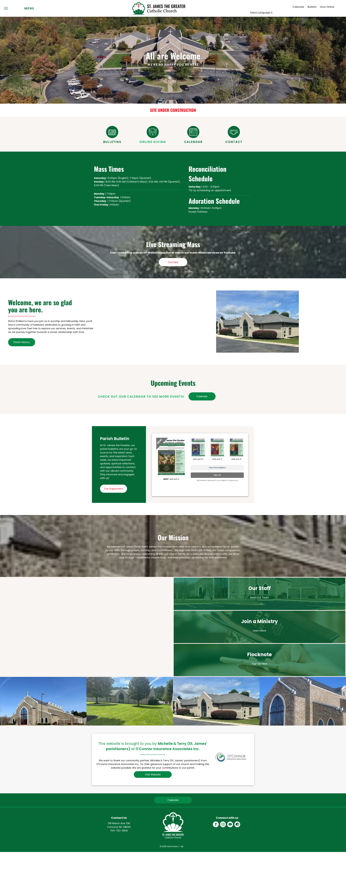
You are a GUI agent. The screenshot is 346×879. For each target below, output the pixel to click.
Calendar (193, 142)
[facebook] (216, 824)
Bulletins (112, 142)
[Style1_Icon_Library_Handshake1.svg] (233, 137)
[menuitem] (298, 7)
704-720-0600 (119, 830)
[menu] (5, 8)
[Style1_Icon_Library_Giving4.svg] (152, 137)
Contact (233, 142)
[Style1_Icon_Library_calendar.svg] (193, 137)
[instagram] (223, 824)
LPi (185, 846)
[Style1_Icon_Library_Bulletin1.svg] (112, 137)
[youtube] (230, 824)
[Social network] (237, 824)
